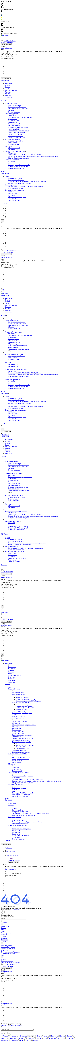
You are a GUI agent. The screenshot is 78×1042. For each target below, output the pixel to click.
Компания (4, 922)
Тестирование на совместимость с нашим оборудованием (27, 181)
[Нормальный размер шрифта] (2, 5)
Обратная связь (6, 78)
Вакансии (8, 95)
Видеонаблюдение (11, 103)
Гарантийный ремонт (15, 178)
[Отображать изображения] (2, 23)
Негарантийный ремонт (16, 180)
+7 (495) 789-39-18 (10, 41)
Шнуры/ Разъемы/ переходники (18, 158)
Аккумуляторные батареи (16, 141)
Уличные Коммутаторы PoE (17, 134)
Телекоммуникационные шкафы (18, 131)
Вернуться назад (6, 910)
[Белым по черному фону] (1, 13)
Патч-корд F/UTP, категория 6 (18, 166)
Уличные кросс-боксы (15, 136)
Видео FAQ (12, 192)
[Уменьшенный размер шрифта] (2, 3)
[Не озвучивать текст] (2, 32)
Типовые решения (14, 200)
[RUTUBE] (5, 208)
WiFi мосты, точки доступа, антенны (20, 117)
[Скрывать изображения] (2, 26)
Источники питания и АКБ (14, 139)
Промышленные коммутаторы (18, 127)
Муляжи (11, 110)
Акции (3, 171)
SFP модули (12, 115)
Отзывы (7, 93)
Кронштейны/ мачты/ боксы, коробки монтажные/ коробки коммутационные (33, 156)
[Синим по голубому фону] (1, 15)
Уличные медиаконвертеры (17, 137)
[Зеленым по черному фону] (1, 20)
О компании (5, 80)
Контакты (4, 203)
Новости (7, 87)
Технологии (12, 198)
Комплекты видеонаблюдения (18, 108)
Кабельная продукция (12, 160)
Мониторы (8, 146)
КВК (10, 163)
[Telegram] (5, 210)
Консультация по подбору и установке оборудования (25, 186)
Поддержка (5, 173)
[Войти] (1, 223)
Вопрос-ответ (12, 193)
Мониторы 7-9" (13, 149)
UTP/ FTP (11, 161)
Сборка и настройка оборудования (19, 183)
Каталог (3, 100)
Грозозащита (12, 119)
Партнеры (8, 92)
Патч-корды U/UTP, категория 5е (19, 165)
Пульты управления (14, 112)
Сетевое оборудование (12, 114)
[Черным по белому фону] (1, 11)
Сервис (7, 176)
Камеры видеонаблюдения (17, 107)
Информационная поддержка (14, 190)
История (7, 85)
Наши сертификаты (11, 90)
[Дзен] (5, 213)
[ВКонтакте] (5, 207)
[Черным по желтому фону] (1, 18)
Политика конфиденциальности (11, 1025)
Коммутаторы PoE (14, 124)
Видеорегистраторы (14, 105)
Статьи (7, 88)
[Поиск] (2, 220)
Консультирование (11, 185)
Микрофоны (12, 153)
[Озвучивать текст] (2, 29)
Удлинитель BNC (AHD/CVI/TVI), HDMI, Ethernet (24, 154)
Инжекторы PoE (13, 120)
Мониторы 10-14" (14, 148)
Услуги (3, 955)
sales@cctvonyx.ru (6, 48)
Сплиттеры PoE (13, 129)
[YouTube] (5, 212)
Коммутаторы (12, 122)
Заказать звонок (6, 44)
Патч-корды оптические (16, 168)
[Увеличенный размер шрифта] (2, 8)
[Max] (5, 217)
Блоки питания (13, 142)
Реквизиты (8, 97)
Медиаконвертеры (14, 125)
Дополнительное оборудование (15, 151)
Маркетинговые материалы (17, 197)
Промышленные (13, 144)
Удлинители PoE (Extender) (17, 132)
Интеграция (12, 195)
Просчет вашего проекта (16, 188)
